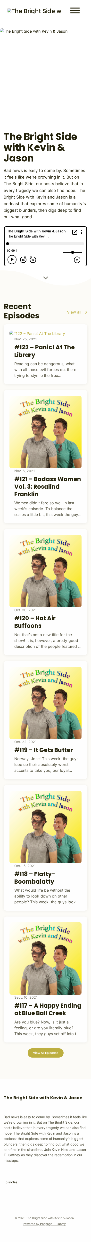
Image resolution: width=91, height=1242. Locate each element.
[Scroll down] (46, 276)
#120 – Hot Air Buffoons (35, 622)
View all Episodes (45, 1053)
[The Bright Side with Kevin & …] (35, 11)
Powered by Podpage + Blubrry (44, 1224)
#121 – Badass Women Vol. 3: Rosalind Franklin (47, 486)
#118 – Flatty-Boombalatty (34, 878)
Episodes (10, 1182)
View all (75, 312)
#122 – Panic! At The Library (44, 351)
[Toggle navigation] (74, 11)
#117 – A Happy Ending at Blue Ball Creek (47, 1009)
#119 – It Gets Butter (43, 750)
